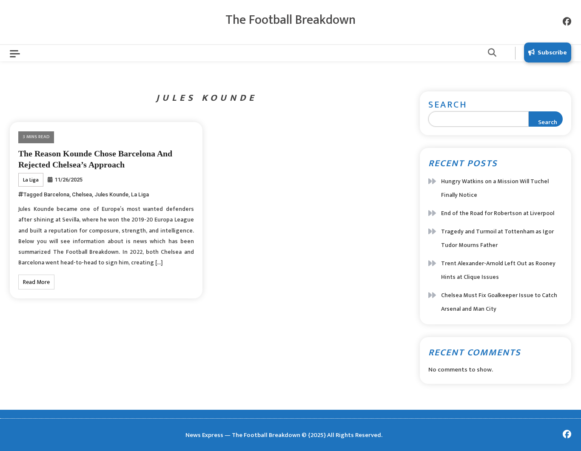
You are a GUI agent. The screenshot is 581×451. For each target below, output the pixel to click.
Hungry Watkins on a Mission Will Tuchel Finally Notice (495, 188)
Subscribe (552, 52)
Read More (36, 282)
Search (447, 105)
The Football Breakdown (290, 20)
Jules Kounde (111, 194)
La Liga (31, 180)
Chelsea (82, 194)
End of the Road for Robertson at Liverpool (497, 213)
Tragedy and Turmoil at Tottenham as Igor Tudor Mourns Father (497, 238)
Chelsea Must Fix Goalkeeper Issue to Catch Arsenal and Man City (499, 302)
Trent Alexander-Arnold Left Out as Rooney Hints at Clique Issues (498, 270)
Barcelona (56, 194)
